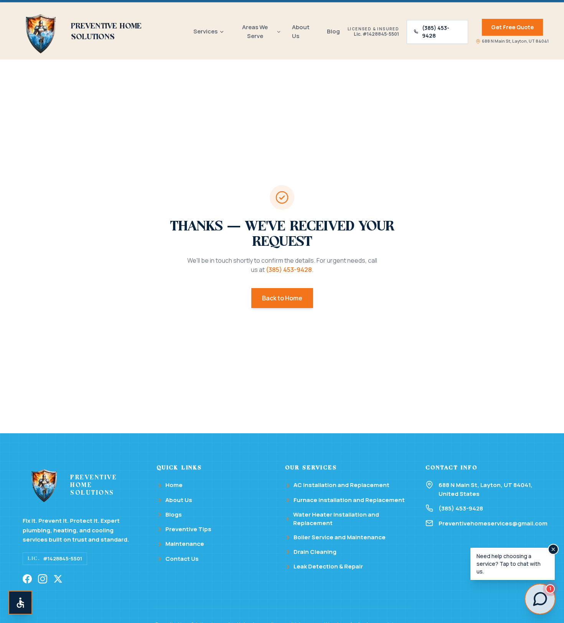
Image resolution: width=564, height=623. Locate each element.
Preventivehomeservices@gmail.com (490, 523)
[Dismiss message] (553, 549)
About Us (301, 31)
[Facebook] (27, 578)
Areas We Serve (255, 31)
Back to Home (282, 298)
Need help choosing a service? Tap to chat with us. (509, 563)
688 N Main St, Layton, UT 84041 (515, 41)
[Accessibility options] (20, 603)
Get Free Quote (512, 27)
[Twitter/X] (58, 578)
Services (205, 31)
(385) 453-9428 (435, 31)
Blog (333, 31)
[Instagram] (42, 578)
